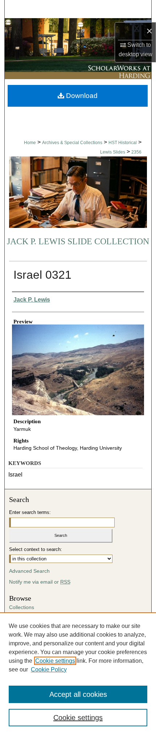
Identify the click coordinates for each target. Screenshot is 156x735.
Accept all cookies (78, 694)
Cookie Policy (49, 669)
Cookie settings (55, 661)
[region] (78, 673)
